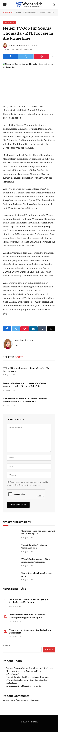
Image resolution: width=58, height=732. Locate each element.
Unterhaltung (9, 22)
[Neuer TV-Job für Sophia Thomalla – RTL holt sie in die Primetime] (29, 80)
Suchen (6, 645)
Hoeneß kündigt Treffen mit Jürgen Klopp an (27, 677)
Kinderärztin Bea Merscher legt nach (23, 686)
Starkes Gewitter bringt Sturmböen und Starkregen (30, 668)
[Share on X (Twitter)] (25, 56)
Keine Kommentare (12, 49)
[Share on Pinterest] (41, 56)
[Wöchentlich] (29, 4)
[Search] (53, 4)
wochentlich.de (18, 45)
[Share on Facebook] (10, 56)
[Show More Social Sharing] (52, 56)
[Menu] (4, 4)
